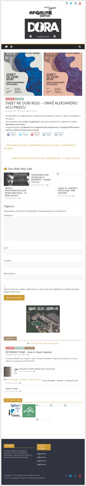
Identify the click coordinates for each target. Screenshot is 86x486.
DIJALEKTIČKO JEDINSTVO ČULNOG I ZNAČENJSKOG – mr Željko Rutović (47, 158)
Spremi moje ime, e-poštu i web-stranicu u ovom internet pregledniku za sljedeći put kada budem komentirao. (41, 290)
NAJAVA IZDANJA (11, 389)
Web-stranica (9, 273)
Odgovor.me (41, 454)
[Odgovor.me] (6, 46)
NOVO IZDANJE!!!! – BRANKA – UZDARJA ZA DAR (60, 381)
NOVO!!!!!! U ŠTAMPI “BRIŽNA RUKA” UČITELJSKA (37, 369)
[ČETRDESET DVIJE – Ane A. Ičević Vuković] (43, 343)
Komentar (9, 215)
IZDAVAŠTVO (29, 348)
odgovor (23, 111)
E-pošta (8, 260)
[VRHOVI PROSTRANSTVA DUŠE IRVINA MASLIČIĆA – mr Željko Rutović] (16, 174)
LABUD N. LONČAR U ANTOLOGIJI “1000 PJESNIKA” (68, 190)
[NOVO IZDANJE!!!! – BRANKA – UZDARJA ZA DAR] (22, 380)
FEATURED (19, 99)
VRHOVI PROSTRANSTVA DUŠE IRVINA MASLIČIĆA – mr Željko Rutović (16, 192)
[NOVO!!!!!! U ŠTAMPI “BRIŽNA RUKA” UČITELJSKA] (11, 368)
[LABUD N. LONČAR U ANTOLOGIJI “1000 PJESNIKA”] (69, 174)
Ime (6, 248)
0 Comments (33, 111)
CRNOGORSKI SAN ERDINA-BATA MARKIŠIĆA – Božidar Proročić (41, 178)
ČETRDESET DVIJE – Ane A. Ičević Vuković (28, 352)
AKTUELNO (10, 99)
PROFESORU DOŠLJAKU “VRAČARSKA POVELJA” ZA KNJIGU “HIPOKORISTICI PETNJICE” (40, 147)
